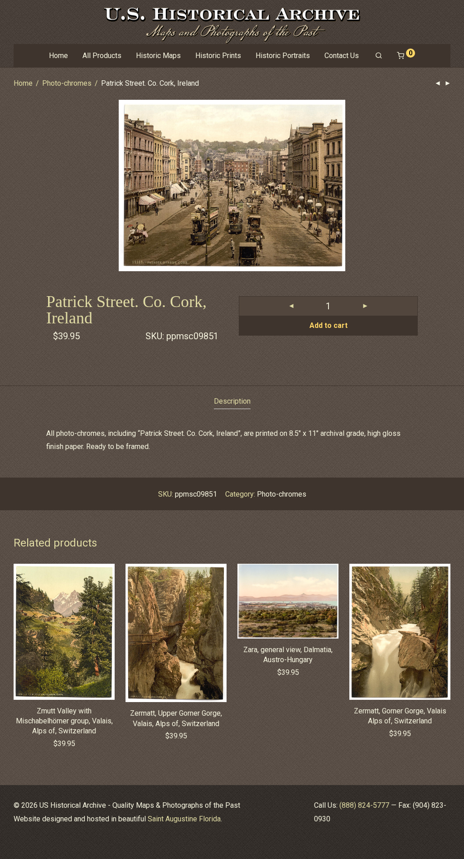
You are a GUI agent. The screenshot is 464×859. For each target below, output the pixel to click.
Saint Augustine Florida (184, 819)
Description (232, 401)
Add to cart (328, 325)
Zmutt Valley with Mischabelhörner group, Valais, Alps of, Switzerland (64, 721)
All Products (101, 55)
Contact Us (341, 55)
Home (58, 55)
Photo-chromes (67, 83)
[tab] (232, 401)
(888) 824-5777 (364, 805)
